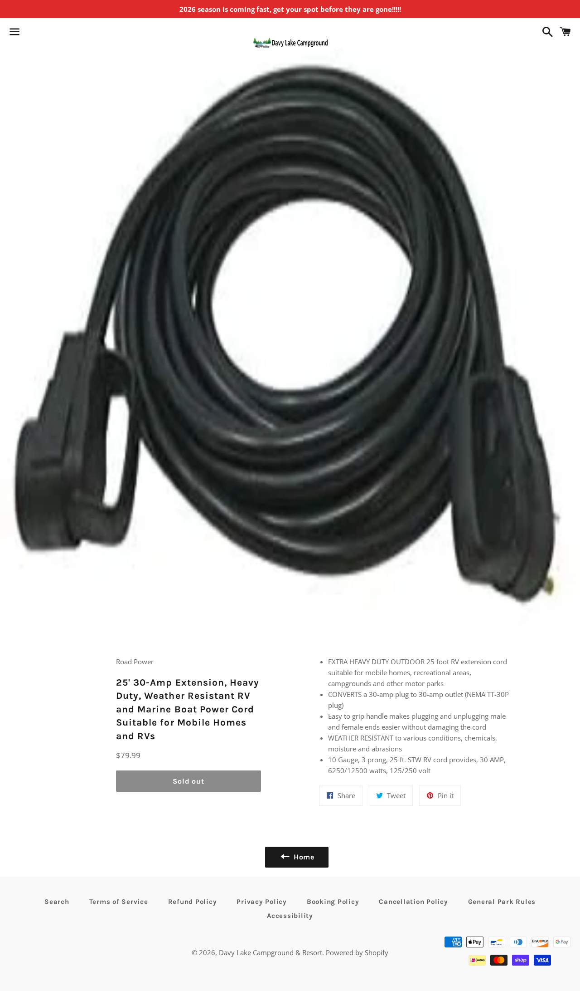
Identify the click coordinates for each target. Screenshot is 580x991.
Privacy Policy (262, 902)
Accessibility (290, 916)
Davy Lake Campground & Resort (270, 952)
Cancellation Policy (413, 902)
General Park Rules (502, 902)
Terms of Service (118, 902)
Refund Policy (192, 902)
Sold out (188, 781)
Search (56, 902)
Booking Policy (333, 902)
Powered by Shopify (357, 952)
